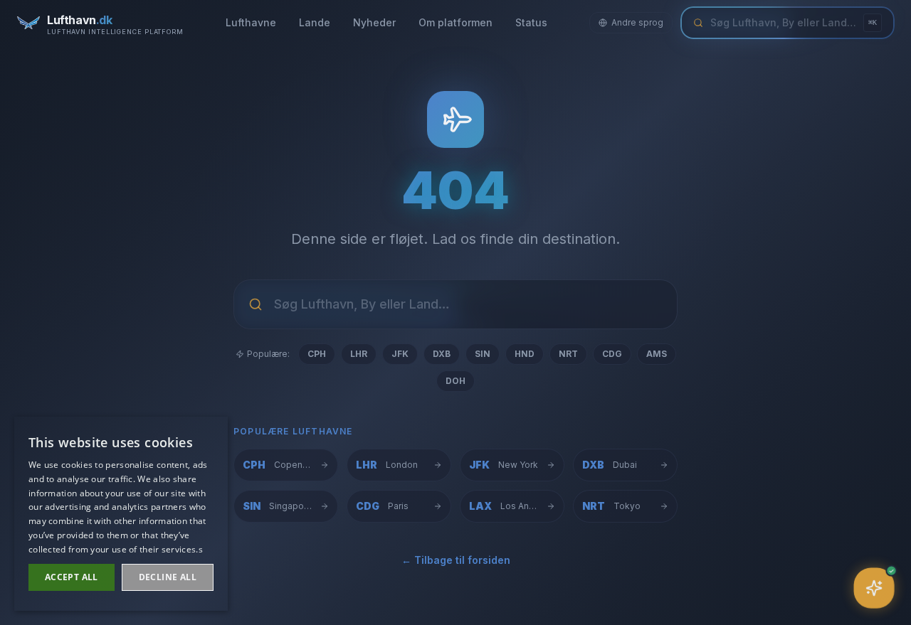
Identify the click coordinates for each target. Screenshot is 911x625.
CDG (612, 353)
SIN (482, 353)
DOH (455, 380)
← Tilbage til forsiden (455, 560)
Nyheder (374, 22)
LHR (358, 353)
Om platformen (455, 22)
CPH (316, 353)
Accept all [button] (71, 577)
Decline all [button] (167, 577)
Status (531, 22)
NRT (568, 353)
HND (525, 353)
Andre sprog (637, 22)
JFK (400, 353)
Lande (314, 22)
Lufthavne (251, 22)
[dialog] (121, 514)
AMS (656, 353)
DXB (442, 353)
